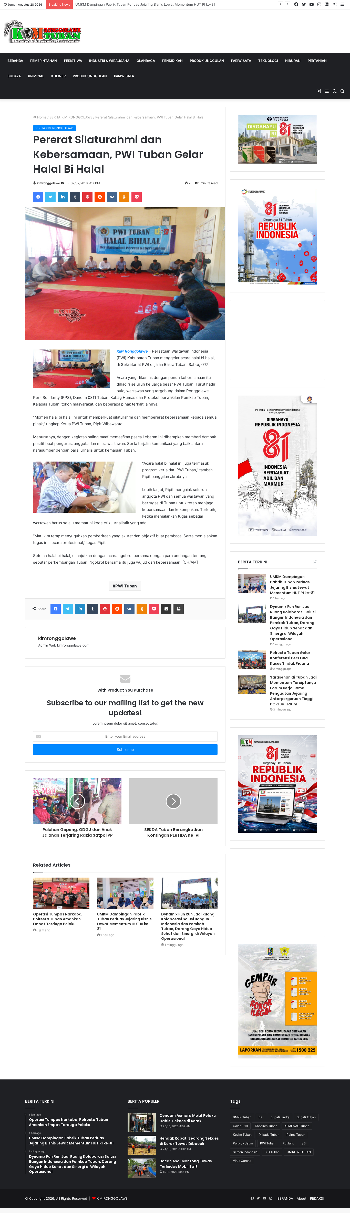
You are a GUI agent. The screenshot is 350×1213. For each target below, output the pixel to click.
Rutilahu (288, 1143)
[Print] (178, 609)
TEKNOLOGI (268, 61)
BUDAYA (14, 76)
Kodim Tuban (242, 1134)
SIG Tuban (272, 1152)
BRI (261, 1117)
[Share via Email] (166, 609)
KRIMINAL (36, 76)
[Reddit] (100, 197)
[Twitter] (50, 197)
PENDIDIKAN (172, 61)
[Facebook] (38, 197)
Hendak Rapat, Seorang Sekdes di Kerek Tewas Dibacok (189, 1141)
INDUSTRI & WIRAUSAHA (109, 61)
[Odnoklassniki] (124, 197)
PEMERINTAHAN (43, 61)
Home (41, 117)
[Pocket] (136, 197)
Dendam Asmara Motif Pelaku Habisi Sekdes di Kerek (188, 1118)
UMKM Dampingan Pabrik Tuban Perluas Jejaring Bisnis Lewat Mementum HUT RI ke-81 (124, 921)
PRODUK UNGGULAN (207, 61)
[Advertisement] (277, 340)
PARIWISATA (241, 61)
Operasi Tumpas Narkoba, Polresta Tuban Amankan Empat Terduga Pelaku (58, 919)
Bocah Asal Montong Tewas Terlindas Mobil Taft (186, 1164)
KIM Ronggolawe (132, 351)
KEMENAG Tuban (296, 1126)
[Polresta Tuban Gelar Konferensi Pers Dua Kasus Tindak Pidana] (252, 659)
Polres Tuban (295, 1134)
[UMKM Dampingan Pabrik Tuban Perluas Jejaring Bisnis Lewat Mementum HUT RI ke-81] (125, 893)
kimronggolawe (48, 183)
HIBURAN (293, 61)
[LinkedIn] (63, 197)
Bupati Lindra (280, 1117)
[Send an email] (62, 183)
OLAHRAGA (146, 61)
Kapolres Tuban (266, 1126)
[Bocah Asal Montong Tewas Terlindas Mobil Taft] (142, 1168)
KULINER (58, 76)
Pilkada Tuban (269, 1134)
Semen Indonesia (245, 1152)
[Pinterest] (87, 197)
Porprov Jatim (243, 1143)
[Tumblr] (75, 197)
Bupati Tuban (306, 1117)
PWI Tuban (126, 585)
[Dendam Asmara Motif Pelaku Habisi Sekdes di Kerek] (142, 1122)
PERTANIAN (317, 61)
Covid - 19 (240, 1126)
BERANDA (15, 61)
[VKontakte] (112, 197)
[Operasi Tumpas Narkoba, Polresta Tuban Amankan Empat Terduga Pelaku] (61, 893)
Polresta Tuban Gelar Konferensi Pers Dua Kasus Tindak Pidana (290, 658)
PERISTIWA (73, 61)
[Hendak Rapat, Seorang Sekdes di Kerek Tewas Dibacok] (142, 1145)
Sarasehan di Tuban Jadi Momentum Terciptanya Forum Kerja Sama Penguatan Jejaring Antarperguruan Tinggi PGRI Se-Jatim (293, 691)
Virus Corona (242, 1161)
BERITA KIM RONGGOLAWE (70, 117)
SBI (304, 1143)
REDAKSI (317, 1198)
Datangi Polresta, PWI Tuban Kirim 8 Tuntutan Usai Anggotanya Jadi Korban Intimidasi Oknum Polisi (153, 4)
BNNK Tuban (242, 1117)
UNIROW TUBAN (299, 1152)
